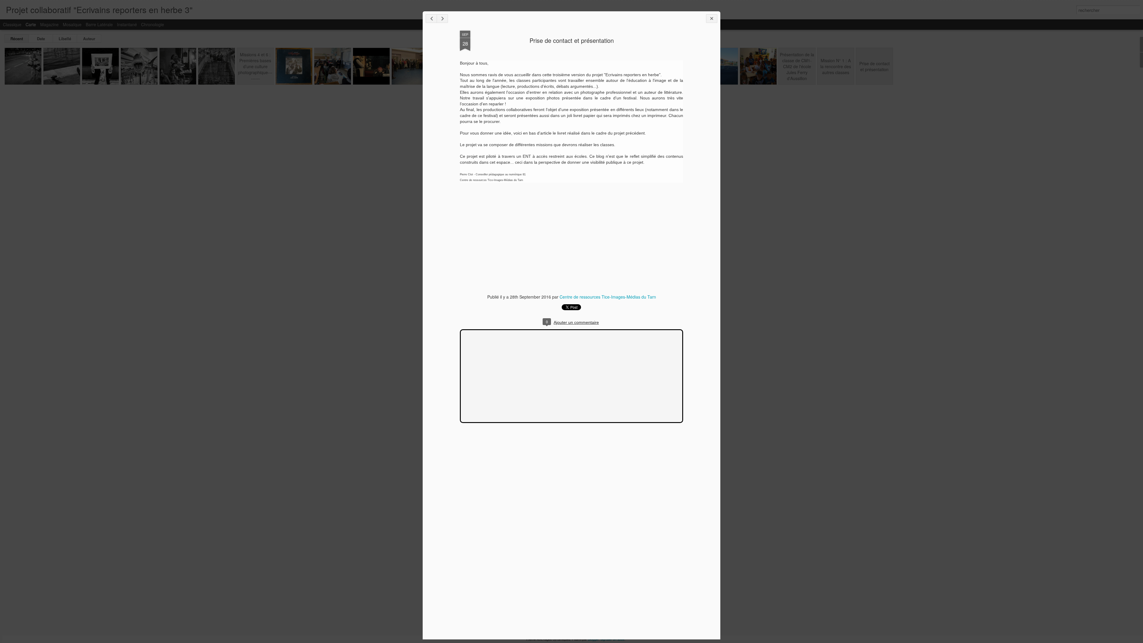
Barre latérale (99, 24)
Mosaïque (72, 24)
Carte (31, 24)
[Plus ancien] (442, 18)
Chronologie (152, 24)
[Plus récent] (431, 18)
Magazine (49, 24)
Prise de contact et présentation (572, 40)
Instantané (127, 24)
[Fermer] (711, 18)
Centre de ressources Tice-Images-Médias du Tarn (608, 297)
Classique (12, 24)
